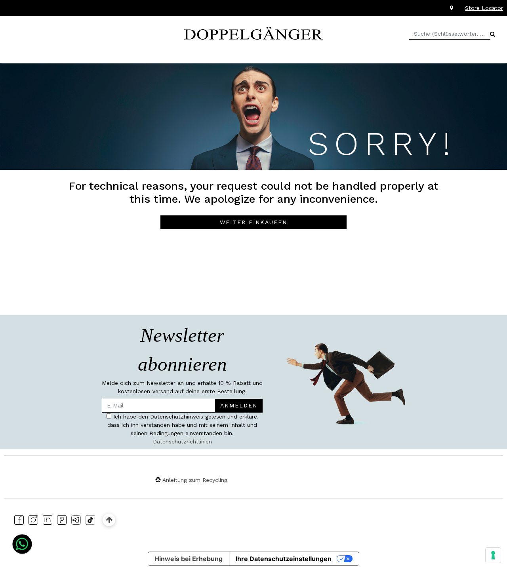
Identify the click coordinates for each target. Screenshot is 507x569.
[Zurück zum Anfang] (109, 519)
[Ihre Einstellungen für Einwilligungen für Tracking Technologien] (493, 555)
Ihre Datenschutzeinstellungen (284, 559)
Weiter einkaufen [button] (253, 222)
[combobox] (449, 34)
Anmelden (238, 405)
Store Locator (484, 8)
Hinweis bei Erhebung (188, 559)
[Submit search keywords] (492, 34)
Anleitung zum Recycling (194, 480)
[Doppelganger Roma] (253, 32)
